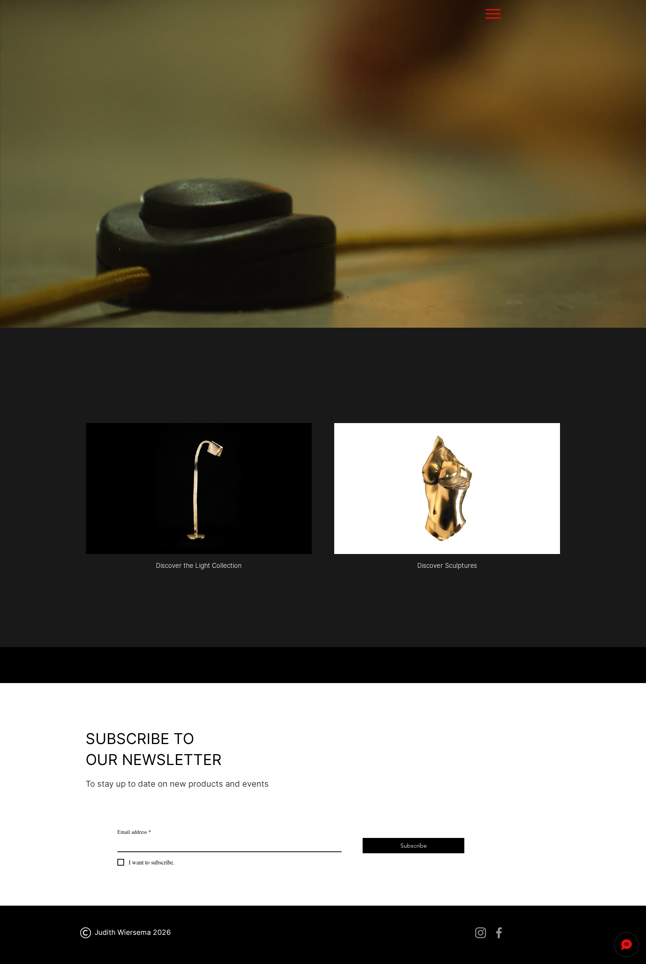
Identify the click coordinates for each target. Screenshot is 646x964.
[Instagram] (480, 932)
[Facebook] (499, 932)
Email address (134, 832)
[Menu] (493, 13)
